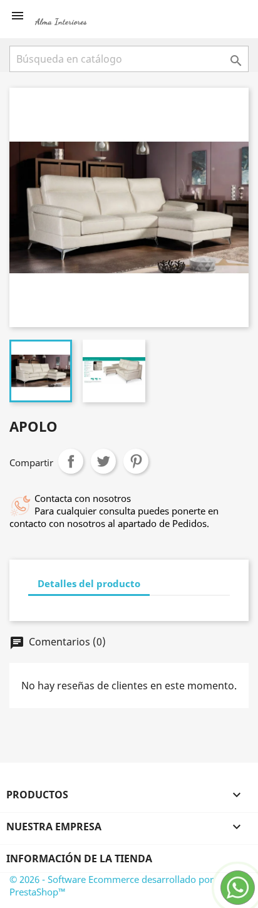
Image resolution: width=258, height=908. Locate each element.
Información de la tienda (79, 858)
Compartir (70, 461)
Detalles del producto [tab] (89, 583)
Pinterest (135, 461)
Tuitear (103, 461)
